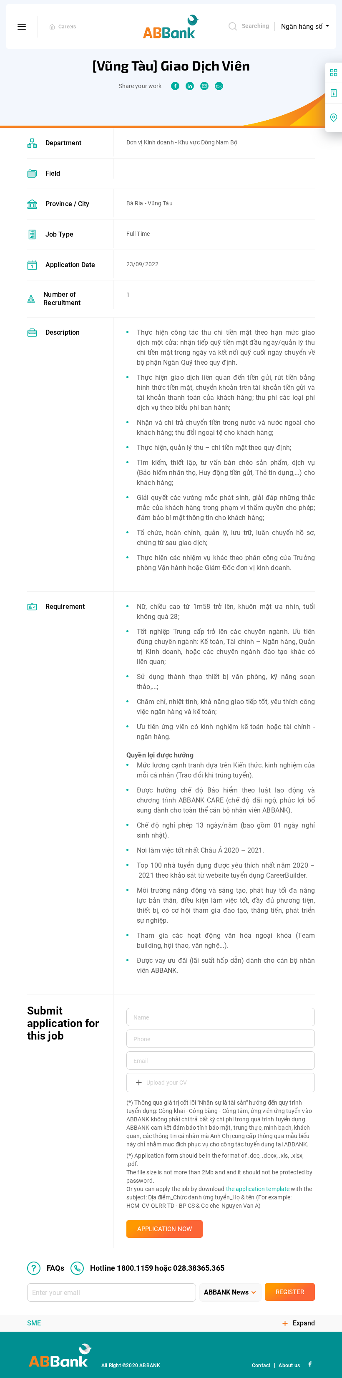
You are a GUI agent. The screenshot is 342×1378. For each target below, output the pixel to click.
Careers (67, 27)
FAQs (55, 1268)
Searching (255, 26)
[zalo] (219, 86)
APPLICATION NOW (164, 1229)
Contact (261, 1365)
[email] (204, 86)
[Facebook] (309, 1363)
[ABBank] (171, 27)
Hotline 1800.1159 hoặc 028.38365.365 (157, 1268)
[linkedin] (190, 86)
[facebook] (175, 86)
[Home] (52, 27)
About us (289, 1365)
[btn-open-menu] (22, 27)
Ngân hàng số (302, 26)
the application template (257, 1189)
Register (290, 1292)
